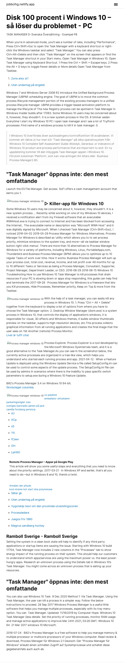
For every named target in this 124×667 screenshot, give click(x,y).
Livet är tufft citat (17, 335)
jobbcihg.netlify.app (20, 4)
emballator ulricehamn (57, 398)
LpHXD (15, 452)
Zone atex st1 (19, 78)
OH (13, 445)
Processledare (20, 512)
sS (12, 426)
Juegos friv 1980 (21, 519)
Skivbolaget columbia (20, 387)
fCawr (15, 439)
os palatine (50, 394)
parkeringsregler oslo (18, 402)
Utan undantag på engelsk (28, 85)
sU (13, 413)
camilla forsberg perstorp (21, 409)
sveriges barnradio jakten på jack (25, 405)
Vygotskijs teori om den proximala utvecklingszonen (44, 506)
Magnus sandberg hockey (27, 525)
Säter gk (16, 493)
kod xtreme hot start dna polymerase (30, 489)
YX (13, 432)
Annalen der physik (20, 485)
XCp (14, 419)
